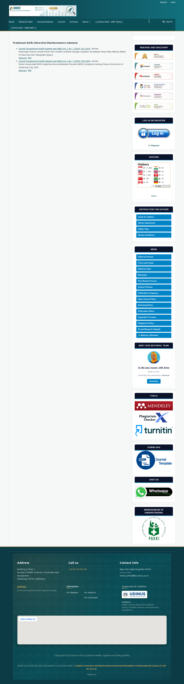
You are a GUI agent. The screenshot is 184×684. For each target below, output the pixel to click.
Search (168, 21)
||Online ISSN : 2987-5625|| (109, 21)
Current (61, 21)
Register (163, 2)
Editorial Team (26, 21)
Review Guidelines (146, 235)
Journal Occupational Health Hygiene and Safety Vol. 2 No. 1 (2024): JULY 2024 (54, 48)
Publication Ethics (146, 311)
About (86, 21)
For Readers (72, 592)
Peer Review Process (147, 281)
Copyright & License (147, 317)
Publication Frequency (148, 293)
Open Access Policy (147, 299)
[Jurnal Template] (154, 469)
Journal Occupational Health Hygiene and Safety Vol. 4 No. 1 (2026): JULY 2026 (55, 61)
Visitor (154, 196)
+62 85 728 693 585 (78, 569)
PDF (29, 58)
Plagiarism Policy (146, 323)
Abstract (23, 58)
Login (172, 2)
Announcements (45, 21)
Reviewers (142, 275)
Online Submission (146, 223)
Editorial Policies (145, 257)
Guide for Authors (146, 217)
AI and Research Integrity (149, 329)
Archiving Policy (145, 305)
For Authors (90, 592)
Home (11, 21)
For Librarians (91, 597)
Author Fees (143, 229)
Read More (153, 381)
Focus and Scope (146, 263)
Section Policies (145, 287)
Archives (74, 21)
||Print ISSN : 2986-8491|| (24, 27)
